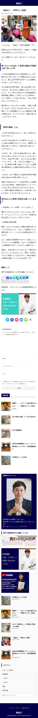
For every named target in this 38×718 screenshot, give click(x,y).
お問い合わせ (25, 708)
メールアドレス (7, 366)
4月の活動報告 (17, 430)
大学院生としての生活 (19, 457)
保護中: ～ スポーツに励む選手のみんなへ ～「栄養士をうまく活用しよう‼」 (24, 406)
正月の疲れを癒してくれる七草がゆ (24, 417)
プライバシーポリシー (14, 708)
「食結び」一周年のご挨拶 (21, 638)
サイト (4, 374)
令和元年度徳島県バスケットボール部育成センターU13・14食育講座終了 (24, 446)
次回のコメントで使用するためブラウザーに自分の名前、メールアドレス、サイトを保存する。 (18, 382)
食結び (19, 3)
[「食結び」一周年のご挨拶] (21, 320)
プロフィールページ (14, 526)
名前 (4, 358)
